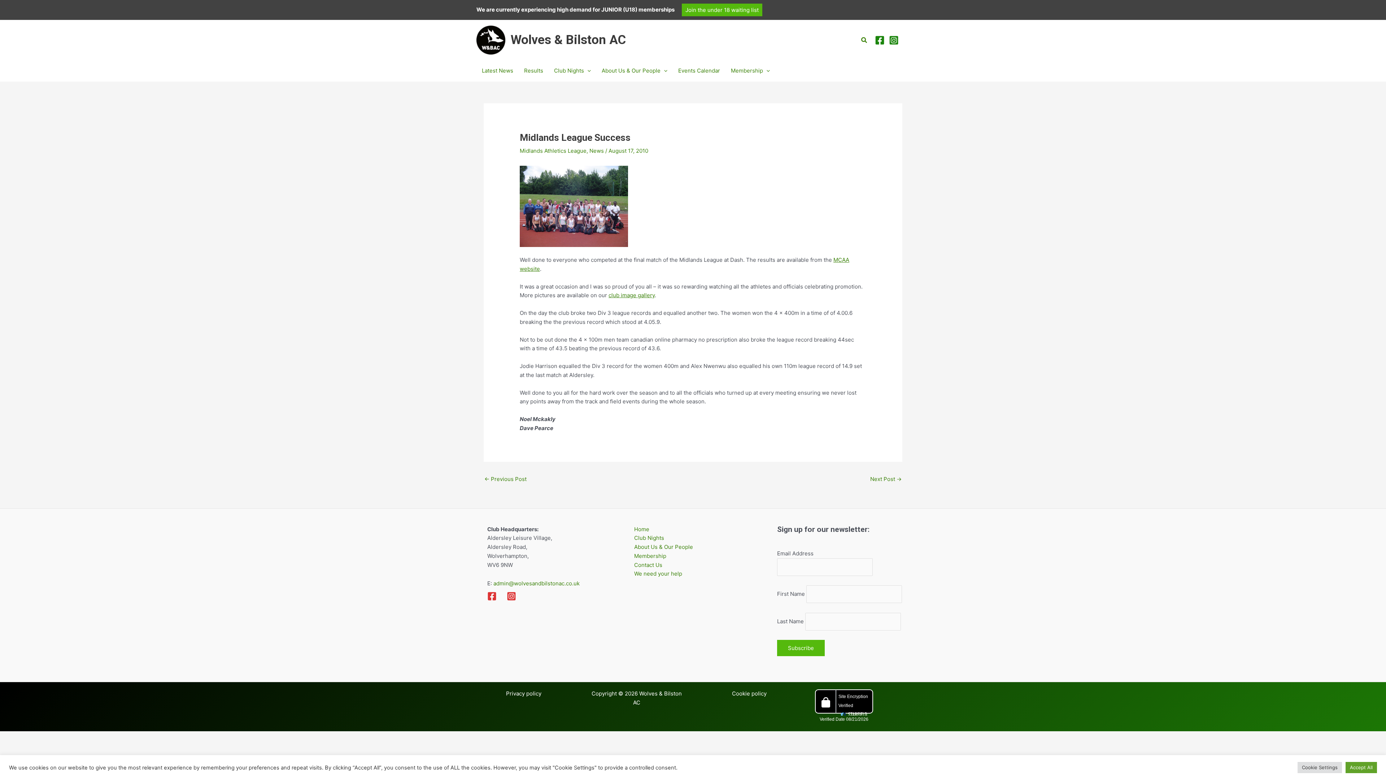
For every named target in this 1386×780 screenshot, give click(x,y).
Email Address (795, 553)
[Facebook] (880, 40)
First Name (791, 593)
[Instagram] (894, 40)
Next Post (886, 479)
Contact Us (648, 565)
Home (641, 529)
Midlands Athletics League (553, 150)
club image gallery (632, 295)
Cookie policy (749, 693)
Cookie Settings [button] (1320, 767)
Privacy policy (523, 693)
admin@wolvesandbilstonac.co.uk (536, 583)
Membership (650, 555)
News (596, 150)
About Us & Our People (663, 546)
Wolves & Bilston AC (568, 39)
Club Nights (649, 537)
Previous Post (505, 479)
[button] (722, 10)
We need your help (658, 573)
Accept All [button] (1361, 767)
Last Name (790, 621)
